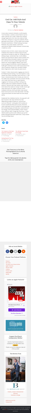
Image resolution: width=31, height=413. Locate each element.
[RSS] (23, 251)
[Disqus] (15, 181)
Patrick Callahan (18, 30)
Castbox (8, 269)
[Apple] (15, 251)
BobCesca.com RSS (10, 400)
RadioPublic (8, 272)
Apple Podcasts (9, 266)
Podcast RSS (9, 402)
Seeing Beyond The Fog (7, 138)
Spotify (7, 274)
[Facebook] (7, 251)
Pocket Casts (9, 271)
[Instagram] (19, 251)
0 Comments (19, 24)
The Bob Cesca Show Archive (13, 264)
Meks (6, 409)
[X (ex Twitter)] (11, 251)
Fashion (15, 17)
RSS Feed (8, 262)
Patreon (8, 261)
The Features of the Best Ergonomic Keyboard (8, 131)
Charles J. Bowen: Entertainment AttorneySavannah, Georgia (15, 393)
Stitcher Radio (9, 267)
